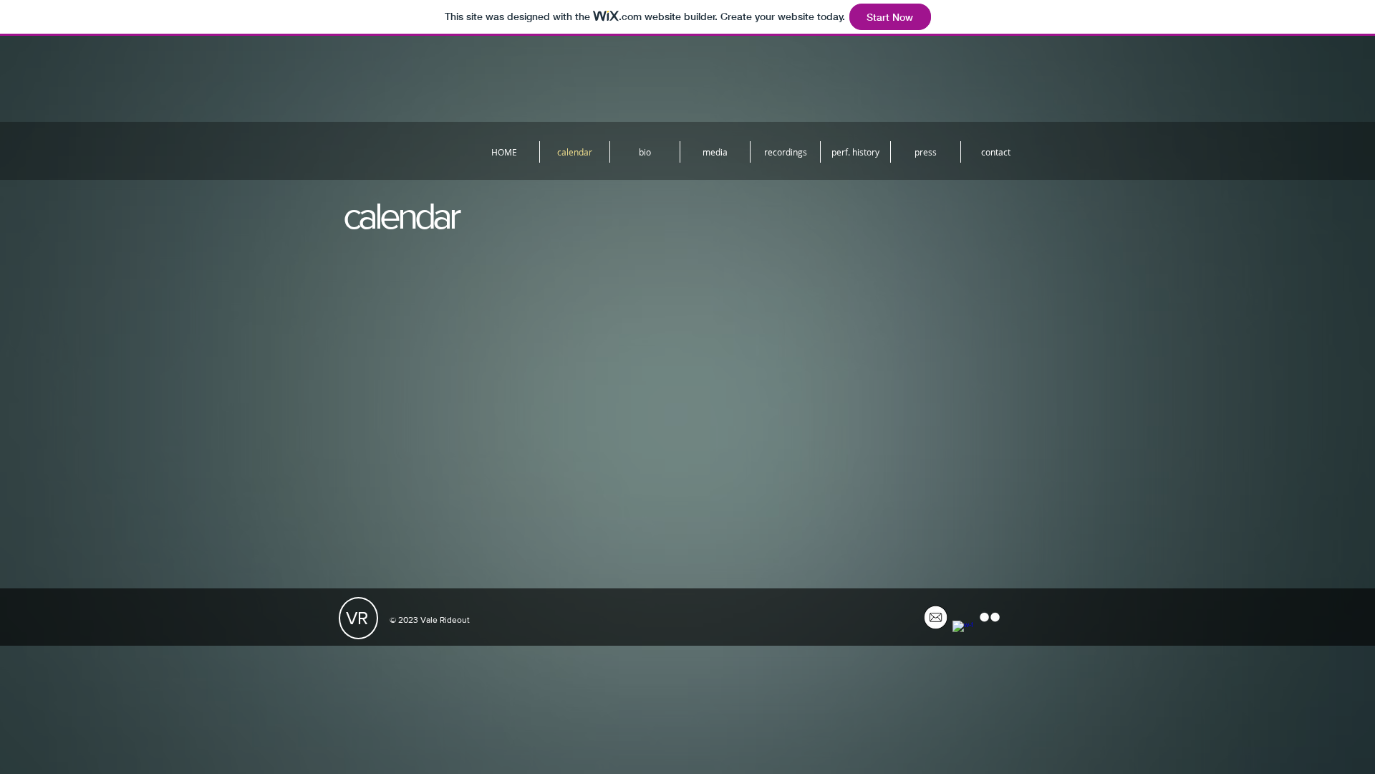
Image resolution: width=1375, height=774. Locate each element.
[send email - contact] (935, 617)
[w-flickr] (990, 617)
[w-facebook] (962, 631)
